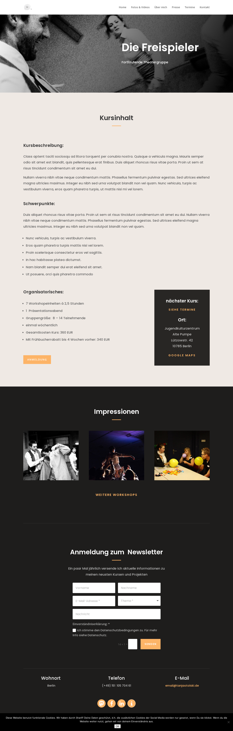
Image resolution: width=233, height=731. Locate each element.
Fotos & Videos (140, 7)
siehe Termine (182, 310)
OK (117, 726)
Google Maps (182, 355)
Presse (176, 7)
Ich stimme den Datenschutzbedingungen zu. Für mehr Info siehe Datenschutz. (115, 632)
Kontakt (205, 7)
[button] (101, 703)
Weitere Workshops (116, 494)
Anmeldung (37, 359)
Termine (190, 7)
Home (122, 7)
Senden (151, 644)
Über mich (160, 7)
